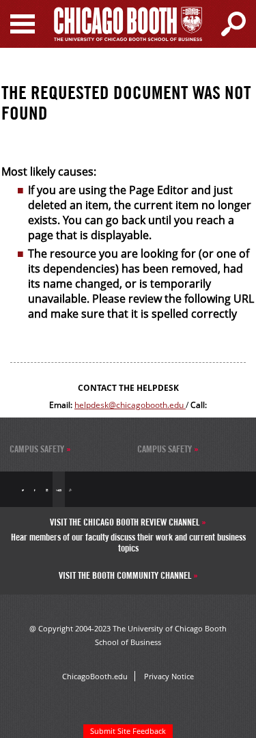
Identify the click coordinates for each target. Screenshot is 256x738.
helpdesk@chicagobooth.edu (130, 405)
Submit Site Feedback (128, 731)
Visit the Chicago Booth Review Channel (125, 522)
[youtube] (58, 489)
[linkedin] (47, 489)
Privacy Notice (169, 676)
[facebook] (34, 489)
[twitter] (23, 489)
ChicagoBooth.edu (95, 676)
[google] (71, 489)
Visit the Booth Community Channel (126, 575)
